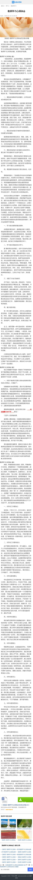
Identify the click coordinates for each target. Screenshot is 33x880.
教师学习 (13, 6)
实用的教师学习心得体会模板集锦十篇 (15, 865)
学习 (7, 6)
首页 (2, 6)
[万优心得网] (16, 2)
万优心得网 (14, 876)
